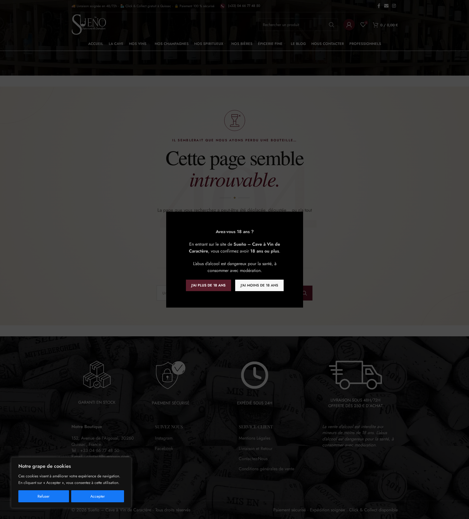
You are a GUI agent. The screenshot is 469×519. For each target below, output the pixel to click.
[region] (71, 482)
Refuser (44, 496)
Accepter (97, 496)
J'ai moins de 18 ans (259, 285)
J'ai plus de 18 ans (208, 285)
